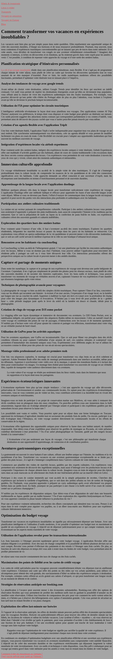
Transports (6, 12)
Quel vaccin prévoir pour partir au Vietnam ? (22, 656)
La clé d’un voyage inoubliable (15, 70)
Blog (3, 24)
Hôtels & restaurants (10, 3)
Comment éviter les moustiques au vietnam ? (22, 654)
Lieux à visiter (7, 7)
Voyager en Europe (10, 20)
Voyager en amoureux (11, 16)
